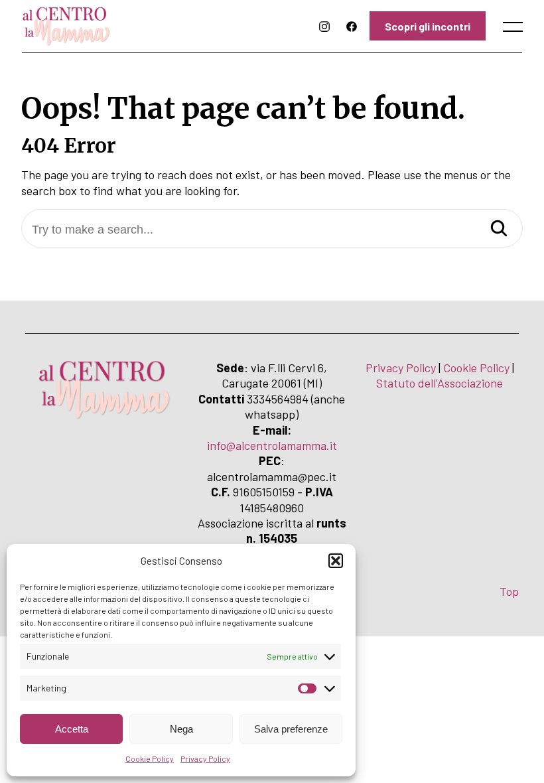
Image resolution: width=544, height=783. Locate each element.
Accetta (71, 729)
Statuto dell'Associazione (439, 383)
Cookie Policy (149, 758)
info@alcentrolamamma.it (272, 445)
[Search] (499, 229)
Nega (181, 729)
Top (509, 591)
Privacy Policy (205, 758)
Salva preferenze (291, 729)
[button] (335, 560)
